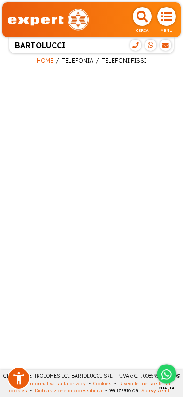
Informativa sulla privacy (57, 384)
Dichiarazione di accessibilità (68, 391)
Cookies (102, 384)
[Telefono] (135, 45)
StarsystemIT (156, 391)
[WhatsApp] (150, 45)
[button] (19, 378)
